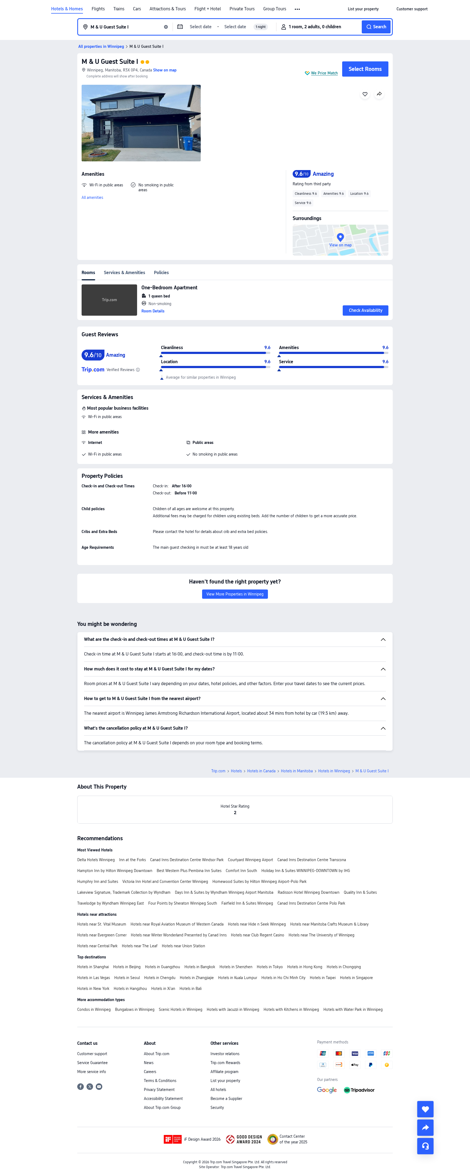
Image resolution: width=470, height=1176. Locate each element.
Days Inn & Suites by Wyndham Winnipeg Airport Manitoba (224, 892)
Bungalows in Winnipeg (134, 1009)
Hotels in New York (93, 988)
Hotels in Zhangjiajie (197, 978)
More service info (91, 1072)
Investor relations (225, 1054)
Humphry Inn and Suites (97, 881)
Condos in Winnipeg (94, 1009)
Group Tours (274, 9)
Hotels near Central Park (97, 946)
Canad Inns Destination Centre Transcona (311, 860)
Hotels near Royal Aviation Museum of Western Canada (177, 924)
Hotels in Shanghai (93, 967)
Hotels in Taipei (323, 978)
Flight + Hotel (207, 9)
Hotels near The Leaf (139, 946)
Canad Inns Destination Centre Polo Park (311, 903)
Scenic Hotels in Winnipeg (180, 1009)
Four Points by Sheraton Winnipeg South (182, 903)
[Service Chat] (425, 1146)
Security (217, 1107)
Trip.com (218, 771)
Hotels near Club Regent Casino (257, 935)
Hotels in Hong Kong (304, 967)
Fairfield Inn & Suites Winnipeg (247, 903)
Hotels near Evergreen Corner (101, 935)
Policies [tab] (161, 272)
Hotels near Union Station (183, 946)
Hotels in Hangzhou (130, 988)
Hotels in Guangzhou (162, 967)
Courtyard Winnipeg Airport (250, 860)
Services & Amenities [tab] (124, 272)
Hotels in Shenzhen (235, 967)
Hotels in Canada (261, 771)
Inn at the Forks (132, 860)
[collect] (425, 1109)
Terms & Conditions (160, 1080)
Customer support (92, 1054)
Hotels (236, 771)
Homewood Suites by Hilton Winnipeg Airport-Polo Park (259, 881)
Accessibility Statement (163, 1098)
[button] (298, 9)
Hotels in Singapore (356, 978)
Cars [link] (137, 9)
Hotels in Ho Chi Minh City (283, 978)
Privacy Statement (159, 1089)
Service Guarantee (92, 1063)
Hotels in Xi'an (163, 988)
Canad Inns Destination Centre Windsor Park (187, 860)
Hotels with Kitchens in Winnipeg (291, 1009)
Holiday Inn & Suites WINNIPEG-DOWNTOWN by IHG (305, 870)
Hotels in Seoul (127, 978)
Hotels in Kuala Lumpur (237, 978)
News (148, 1063)
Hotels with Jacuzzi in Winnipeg (233, 1009)
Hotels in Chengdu (159, 978)
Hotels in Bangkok (199, 967)
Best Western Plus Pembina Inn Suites (189, 870)
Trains (118, 9)
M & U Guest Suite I (110, 61)
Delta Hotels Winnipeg (96, 860)
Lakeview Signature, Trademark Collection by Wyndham (124, 892)
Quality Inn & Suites (360, 892)
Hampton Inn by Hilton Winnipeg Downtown (114, 870)
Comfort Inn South (241, 870)
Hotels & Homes (67, 9)
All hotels (218, 1089)
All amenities (92, 197)
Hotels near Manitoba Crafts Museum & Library (329, 924)
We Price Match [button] (324, 73)
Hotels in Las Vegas (93, 978)
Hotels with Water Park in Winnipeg (353, 1009)
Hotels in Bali (191, 988)
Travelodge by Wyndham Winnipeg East (110, 903)
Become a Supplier (226, 1098)
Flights (98, 9)
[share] (425, 1127)
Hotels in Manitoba (297, 771)
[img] (141, 123)
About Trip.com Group (162, 1107)
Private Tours (242, 9)
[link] (363, 9)
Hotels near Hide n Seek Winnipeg (257, 924)
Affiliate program (225, 1072)
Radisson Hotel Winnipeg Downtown (308, 892)
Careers (150, 1072)
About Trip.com (156, 1054)
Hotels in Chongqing (344, 967)
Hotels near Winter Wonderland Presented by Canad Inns (179, 935)
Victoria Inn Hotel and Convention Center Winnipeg (165, 881)
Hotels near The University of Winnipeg (321, 935)
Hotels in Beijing (127, 967)
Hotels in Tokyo (270, 967)
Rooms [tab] (88, 272)
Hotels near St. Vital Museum (101, 924)
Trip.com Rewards (225, 1063)
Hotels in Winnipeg (334, 771)
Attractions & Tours (168, 9)
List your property (225, 1080)
